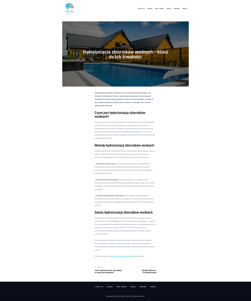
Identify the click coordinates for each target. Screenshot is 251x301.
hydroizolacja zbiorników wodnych (121, 256)
